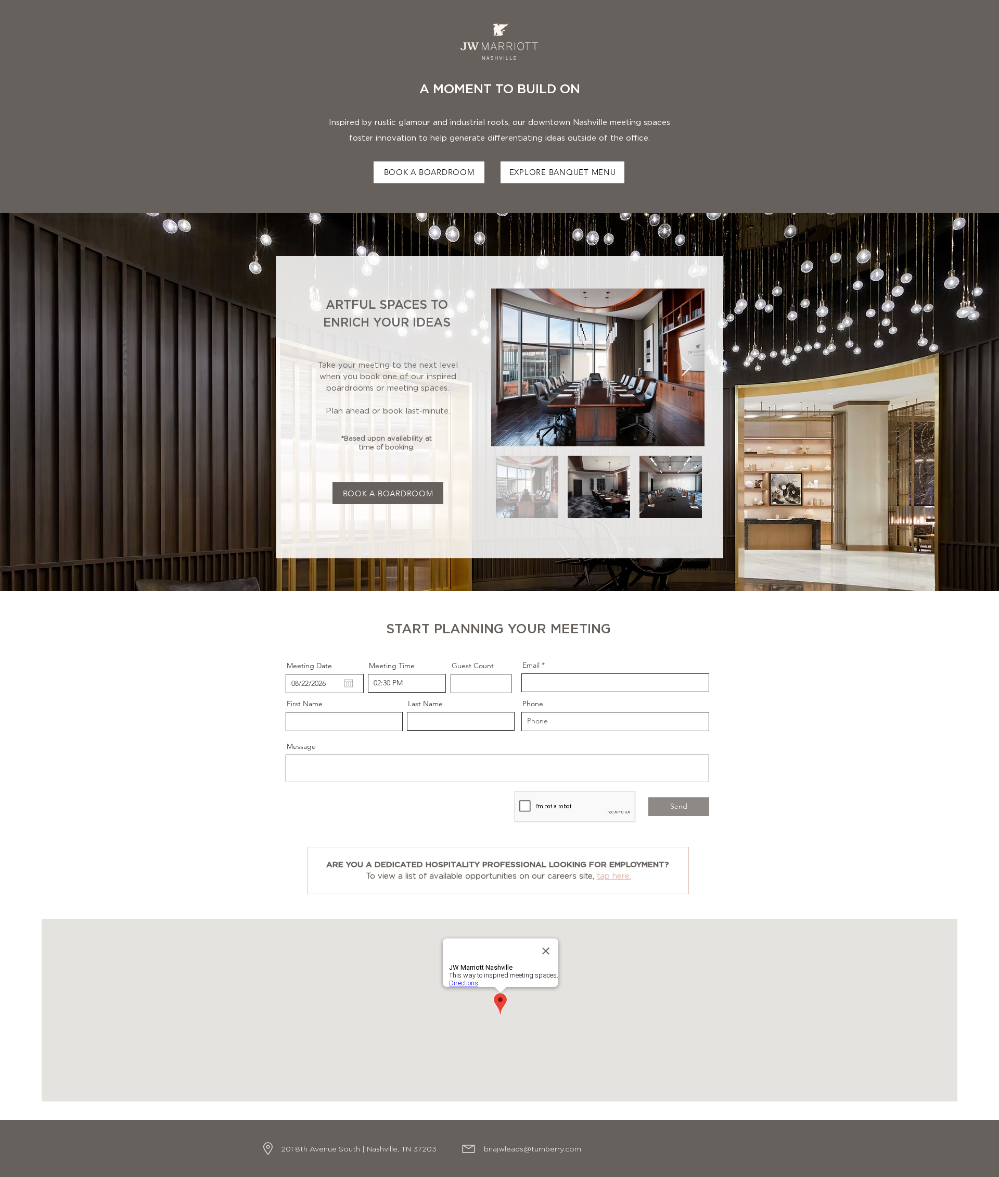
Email (531, 665)
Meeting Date (309, 665)
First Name (305, 703)
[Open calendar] (348, 683)
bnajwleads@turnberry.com (532, 1149)
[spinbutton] (406, 683)
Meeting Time (392, 665)
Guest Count (473, 665)
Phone (532, 703)
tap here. (614, 876)
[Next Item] (687, 367)
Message (301, 746)
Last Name (425, 703)
